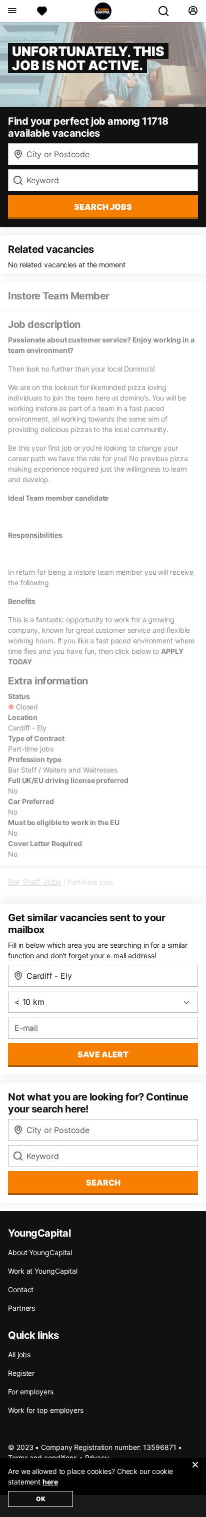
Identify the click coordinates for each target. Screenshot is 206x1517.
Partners (21, 1308)
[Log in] (192, 11)
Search (103, 1183)
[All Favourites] (42, 11)
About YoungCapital (40, 1252)
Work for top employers (46, 1410)
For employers (31, 1391)
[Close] (195, 1471)
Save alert (103, 1054)
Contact (21, 1289)
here (50, 1481)
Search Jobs (103, 207)
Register (21, 1373)
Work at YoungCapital (43, 1271)
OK (41, 1498)
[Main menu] (12, 11)
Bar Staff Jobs (34, 882)
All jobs (19, 1354)
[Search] (167, 11)
